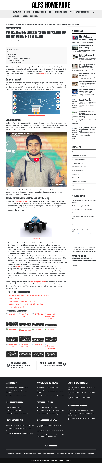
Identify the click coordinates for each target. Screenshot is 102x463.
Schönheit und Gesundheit (39, 12)
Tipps (73, 185)
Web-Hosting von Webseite (38, 282)
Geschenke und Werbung (61, 12)
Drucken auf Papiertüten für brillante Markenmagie (87, 65)
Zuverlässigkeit (11, 56)
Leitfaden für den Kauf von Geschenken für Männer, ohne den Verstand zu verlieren (81, 414)
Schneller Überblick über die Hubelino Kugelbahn (49, 414)
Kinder (50, 12)
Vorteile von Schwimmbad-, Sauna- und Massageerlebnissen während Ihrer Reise (87, 114)
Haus (71, 12)
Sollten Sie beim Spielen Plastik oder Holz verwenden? (50, 410)
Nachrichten (33, 16)
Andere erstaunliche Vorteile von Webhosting (19, 58)
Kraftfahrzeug (17, 12)
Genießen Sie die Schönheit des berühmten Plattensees (20, 425)
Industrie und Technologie (82, 12)
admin (9, 41)
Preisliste (74, 265)
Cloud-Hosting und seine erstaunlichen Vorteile (22, 301)
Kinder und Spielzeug (77, 170)
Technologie (27, 12)
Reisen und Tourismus (78, 178)
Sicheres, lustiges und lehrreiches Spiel (47, 407)
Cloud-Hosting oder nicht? (16, 307)
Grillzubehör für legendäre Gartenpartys (16, 410)
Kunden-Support (12, 54)
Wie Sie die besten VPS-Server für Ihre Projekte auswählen (26, 304)
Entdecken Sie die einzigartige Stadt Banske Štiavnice (19, 433)
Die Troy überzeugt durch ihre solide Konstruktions (51, 364)
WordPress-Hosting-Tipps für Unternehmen (36, 115)
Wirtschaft (16, 16)
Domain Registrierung (21, 201)
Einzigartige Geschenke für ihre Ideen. (86, 56)
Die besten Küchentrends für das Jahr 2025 (87, 74)
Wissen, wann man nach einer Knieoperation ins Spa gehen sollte (87, 129)
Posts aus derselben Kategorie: (17, 60)
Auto (73, 152)
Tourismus (25, 16)
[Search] (93, 12)
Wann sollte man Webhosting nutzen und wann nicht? (87, 90)
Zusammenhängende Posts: (16, 62)
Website (18, 266)
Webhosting (42, 73)
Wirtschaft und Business (78, 189)
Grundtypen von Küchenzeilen (87, 82)
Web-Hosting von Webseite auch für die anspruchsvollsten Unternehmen (30, 295)
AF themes (68, 460)
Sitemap (74, 225)
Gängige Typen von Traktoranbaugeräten (16, 396)
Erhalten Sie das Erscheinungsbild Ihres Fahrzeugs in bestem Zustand (87, 37)
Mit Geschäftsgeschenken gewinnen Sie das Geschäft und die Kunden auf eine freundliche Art (50, 435)
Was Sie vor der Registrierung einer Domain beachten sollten (20, 365)
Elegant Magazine (59, 460)
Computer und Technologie (13, 28)
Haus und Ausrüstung (77, 163)
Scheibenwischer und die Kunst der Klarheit (86, 46)
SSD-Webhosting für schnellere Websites (85, 100)
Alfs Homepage (51, 5)
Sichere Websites (36, 238)
